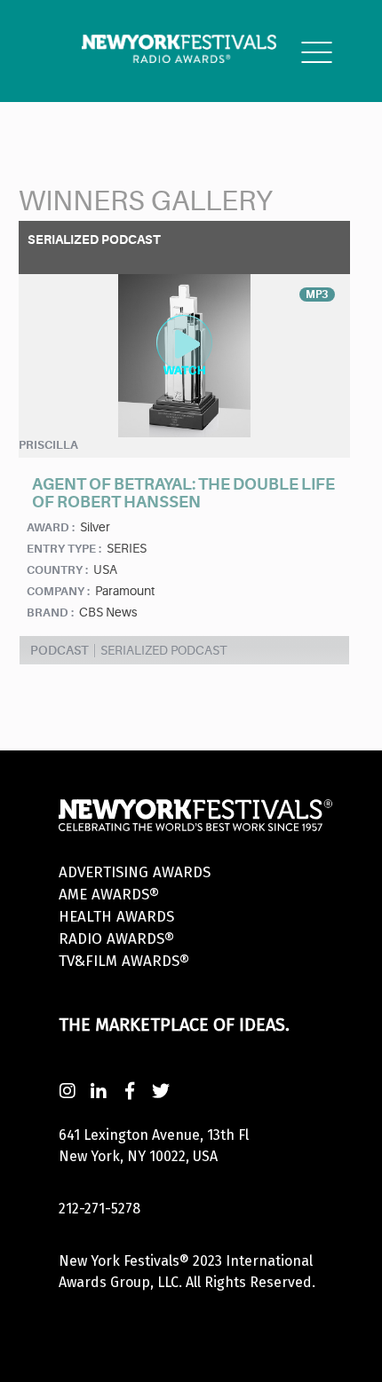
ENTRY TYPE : (64, 548)
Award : (51, 527)
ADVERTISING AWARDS (135, 872)
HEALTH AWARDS (116, 916)
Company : (58, 591)
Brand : (50, 612)
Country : (57, 570)
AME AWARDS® (109, 894)
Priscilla (48, 445)
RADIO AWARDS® (116, 939)
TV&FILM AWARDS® (124, 961)
